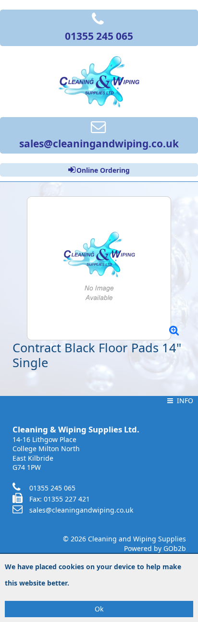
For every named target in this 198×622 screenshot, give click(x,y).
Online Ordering (103, 170)
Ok (99, 608)
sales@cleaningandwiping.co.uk (81, 509)
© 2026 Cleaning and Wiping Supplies (124, 538)
